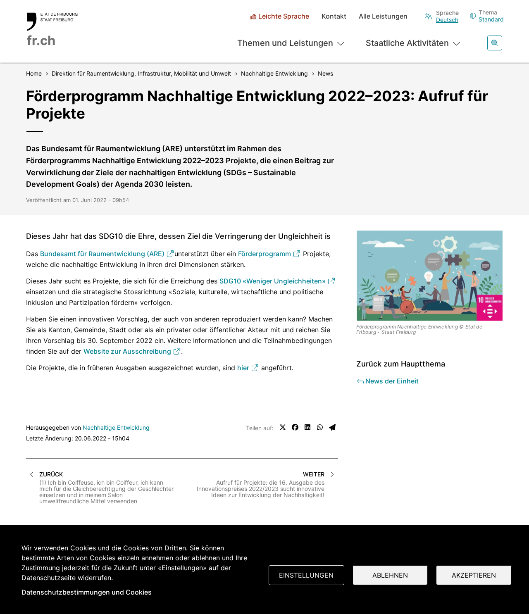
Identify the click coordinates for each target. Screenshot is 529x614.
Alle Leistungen (383, 16)
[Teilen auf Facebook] (295, 427)
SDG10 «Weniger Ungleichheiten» (273, 281)
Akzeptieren (474, 575)
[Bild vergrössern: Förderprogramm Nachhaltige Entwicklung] (429, 275)
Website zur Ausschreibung (128, 351)
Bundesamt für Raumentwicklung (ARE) (103, 254)
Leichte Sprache (283, 16)
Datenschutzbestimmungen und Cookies (86, 592)
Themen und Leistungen (285, 43)
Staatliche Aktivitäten (407, 43)
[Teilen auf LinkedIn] (307, 427)
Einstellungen (306, 575)
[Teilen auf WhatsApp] (320, 427)
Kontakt (334, 16)
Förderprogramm (265, 254)
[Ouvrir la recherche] (494, 43)
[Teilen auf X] (282, 427)
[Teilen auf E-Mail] (332, 427)
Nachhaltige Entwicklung (116, 427)
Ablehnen (390, 575)
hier (244, 368)
